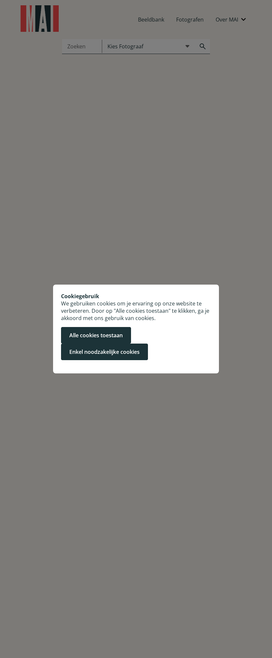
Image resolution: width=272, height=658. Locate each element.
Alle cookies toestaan (96, 335)
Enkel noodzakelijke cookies (104, 352)
